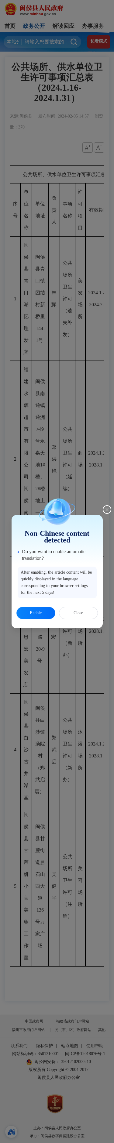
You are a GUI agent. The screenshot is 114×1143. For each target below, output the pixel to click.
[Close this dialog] (107, 509)
